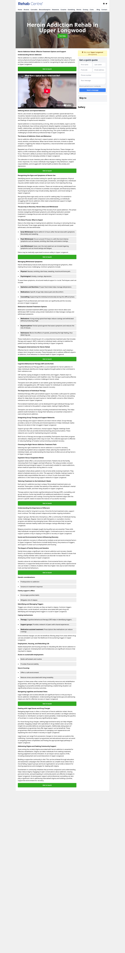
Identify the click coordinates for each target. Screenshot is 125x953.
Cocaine (63, 10)
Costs (92, 10)
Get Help (62, 36)
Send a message (92, 90)
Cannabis (34, 10)
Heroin (78, 10)
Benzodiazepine (44, 10)
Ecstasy (85, 10)
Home (20, 10)
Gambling (71, 10)
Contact (104, 10)
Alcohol (26, 10)
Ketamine (55, 10)
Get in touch (47, 69)
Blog (98, 10)
